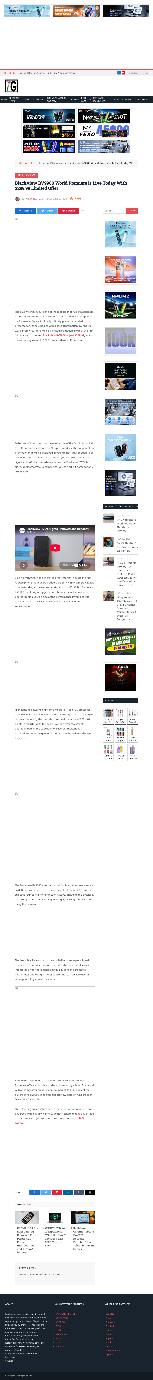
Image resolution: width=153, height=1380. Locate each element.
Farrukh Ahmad (34, 198)
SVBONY (110, 1313)
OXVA (58, 1326)
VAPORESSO (62, 1318)
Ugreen (109, 1354)
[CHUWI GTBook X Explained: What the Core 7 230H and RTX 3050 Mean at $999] (55, 1217)
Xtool (108, 1342)
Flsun (108, 1334)
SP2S (58, 1338)
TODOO (60, 1346)
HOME (4, 99)
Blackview (26, 175)
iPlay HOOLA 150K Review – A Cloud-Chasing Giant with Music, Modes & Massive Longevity (127, 608)
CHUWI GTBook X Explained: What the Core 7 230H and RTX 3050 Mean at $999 (55, 1236)
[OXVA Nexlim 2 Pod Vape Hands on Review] (108, 542)
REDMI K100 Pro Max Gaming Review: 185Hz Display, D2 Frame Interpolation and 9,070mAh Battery (27, 1240)
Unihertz (110, 1330)
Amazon (29, 99)
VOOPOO (60, 1322)
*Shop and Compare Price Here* (21, 1353)
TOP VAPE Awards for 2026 (56, 100)
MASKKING (61, 1334)
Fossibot (110, 1326)
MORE (128, 99)
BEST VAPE (83, 100)
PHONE (39, 99)
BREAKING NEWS (14, 100)
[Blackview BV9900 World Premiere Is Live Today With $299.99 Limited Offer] (55, 238)
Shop (145, 99)
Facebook (10, 1357)
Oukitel (109, 1346)
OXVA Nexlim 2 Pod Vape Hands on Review (127, 547)
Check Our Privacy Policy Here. (20, 1339)
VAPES (74, 99)
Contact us (10, 1335)
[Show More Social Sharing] (83, 211)
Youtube (9, 1360)
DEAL (137, 99)
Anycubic (110, 1338)
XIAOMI (139, 506)
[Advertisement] (76, 44)
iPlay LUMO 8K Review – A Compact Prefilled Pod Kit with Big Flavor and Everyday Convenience (127, 574)
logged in (36, 1274)
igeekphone (26, 1375)
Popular (108, 506)
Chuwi (108, 1318)
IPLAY (58, 1342)
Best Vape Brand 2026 (98, 100)
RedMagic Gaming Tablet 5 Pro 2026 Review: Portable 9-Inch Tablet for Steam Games (84, 1238)
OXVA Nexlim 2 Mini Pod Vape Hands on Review (127, 525)
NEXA (58, 1330)
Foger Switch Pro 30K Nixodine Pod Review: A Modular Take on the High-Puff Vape (50, 73)
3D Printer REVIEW (124, 506)
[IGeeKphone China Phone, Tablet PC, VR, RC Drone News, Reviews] (11, 86)
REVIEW (117, 99)
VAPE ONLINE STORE (66, 1313)
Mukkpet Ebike (113, 1350)
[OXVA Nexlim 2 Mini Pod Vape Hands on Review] (108, 518)
